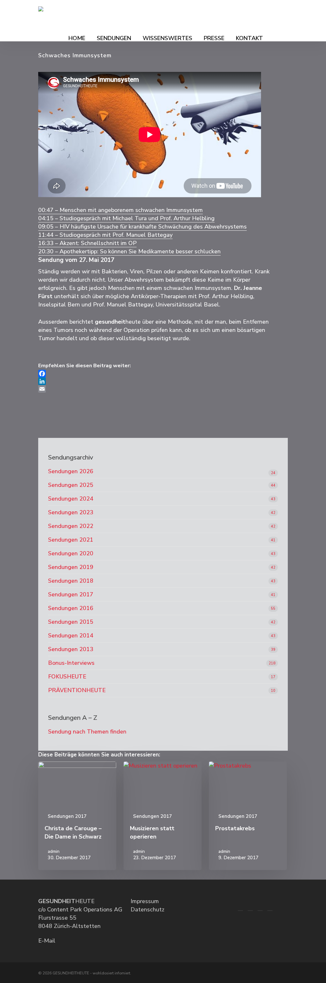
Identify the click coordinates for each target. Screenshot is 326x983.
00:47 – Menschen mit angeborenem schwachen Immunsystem (120, 210)
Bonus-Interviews (71, 663)
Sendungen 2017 (70, 594)
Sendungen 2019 (70, 567)
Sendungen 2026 (70, 471)
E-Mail (46, 940)
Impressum (145, 901)
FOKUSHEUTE (67, 676)
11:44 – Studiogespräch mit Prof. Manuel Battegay (105, 235)
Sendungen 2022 (70, 526)
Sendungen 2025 (70, 485)
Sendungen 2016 (70, 608)
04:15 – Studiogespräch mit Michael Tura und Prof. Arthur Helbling (126, 218)
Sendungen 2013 (70, 649)
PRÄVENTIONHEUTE (77, 690)
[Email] (155, 389)
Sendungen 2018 (70, 581)
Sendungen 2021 (70, 540)
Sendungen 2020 (70, 553)
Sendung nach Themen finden (87, 731)
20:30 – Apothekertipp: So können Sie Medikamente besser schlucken (129, 251)
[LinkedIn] (155, 381)
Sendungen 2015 (70, 622)
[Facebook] (155, 373)
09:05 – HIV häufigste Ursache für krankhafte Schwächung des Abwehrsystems (142, 226)
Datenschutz (147, 909)
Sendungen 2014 (70, 635)
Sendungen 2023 (70, 512)
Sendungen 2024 (70, 498)
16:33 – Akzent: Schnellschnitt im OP (87, 243)
